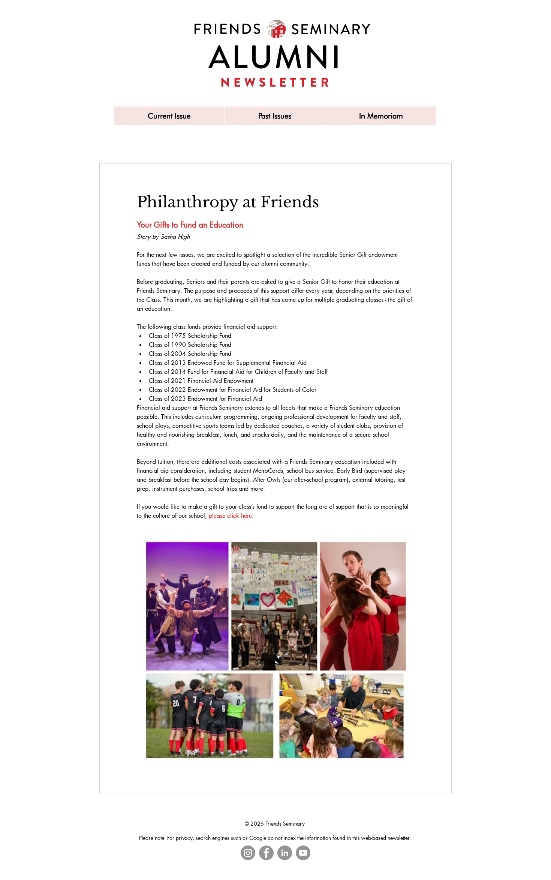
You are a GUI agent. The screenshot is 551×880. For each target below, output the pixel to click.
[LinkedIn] (284, 853)
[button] (274, 115)
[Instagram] (248, 853)
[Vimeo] (303, 853)
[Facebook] (266, 853)
